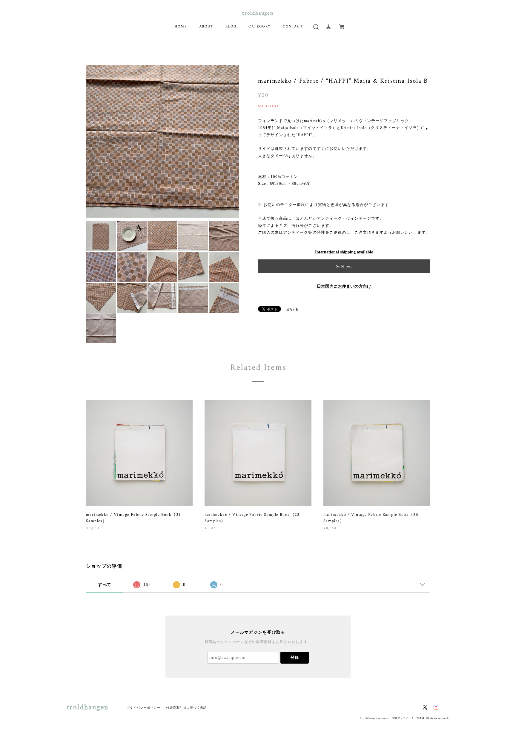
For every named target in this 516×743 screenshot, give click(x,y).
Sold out (344, 266)
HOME (181, 26)
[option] (162, 141)
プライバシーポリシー (143, 707)
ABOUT (206, 26)
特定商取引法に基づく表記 (186, 707)
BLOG (230, 26)
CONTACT (293, 26)
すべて (105, 584)
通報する (292, 309)
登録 (295, 657)
